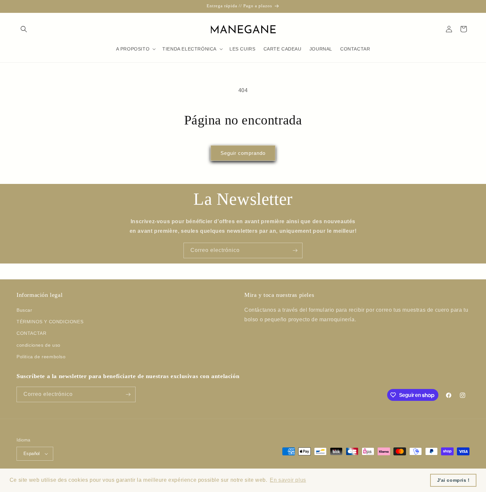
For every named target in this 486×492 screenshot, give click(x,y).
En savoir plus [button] (288, 480)
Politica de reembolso (41, 356)
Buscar (24, 310)
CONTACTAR (31, 333)
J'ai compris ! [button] (453, 480)
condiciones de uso (39, 345)
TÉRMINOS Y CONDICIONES (50, 321)
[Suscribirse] (295, 250)
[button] (24, 29)
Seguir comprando (243, 153)
